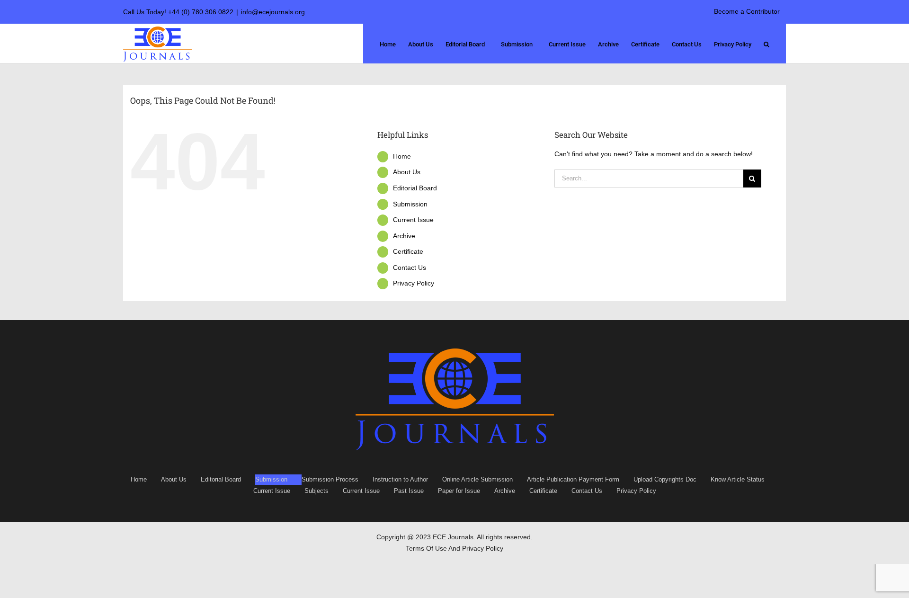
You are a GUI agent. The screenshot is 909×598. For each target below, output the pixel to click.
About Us (406, 172)
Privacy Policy (413, 283)
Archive (404, 236)
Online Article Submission (477, 479)
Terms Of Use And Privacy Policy (454, 548)
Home (402, 156)
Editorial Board (415, 188)
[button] (766, 43)
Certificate (408, 251)
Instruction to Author (400, 479)
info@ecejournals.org (273, 12)
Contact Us (409, 267)
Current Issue (413, 219)
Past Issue (409, 490)
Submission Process (330, 479)
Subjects (316, 490)
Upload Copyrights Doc (664, 479)
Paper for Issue (459, 490)
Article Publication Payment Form (573, 479)
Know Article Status (738, 479)
